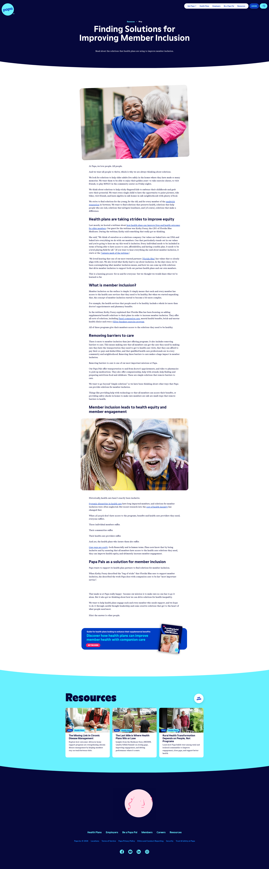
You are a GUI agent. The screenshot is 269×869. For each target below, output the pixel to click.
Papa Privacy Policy (126, 841)
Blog (140, 21)
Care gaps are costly (98, 547)
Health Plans (204, 6)
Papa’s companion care (129, 319)
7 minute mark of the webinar (115, 253)
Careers (161, 832)
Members (146, 832)
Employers (216, 6)
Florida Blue (148, 259)
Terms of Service (109, 841)
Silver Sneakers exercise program (128, 322)
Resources (241, 6)
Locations (95, 841)
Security (169, 841)
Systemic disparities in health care (105, 504)
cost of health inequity (157, 507)
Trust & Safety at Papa (185, 841)
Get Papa (191, 6)
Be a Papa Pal (229, 6)
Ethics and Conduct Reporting (150, 841)
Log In (254, 6)
